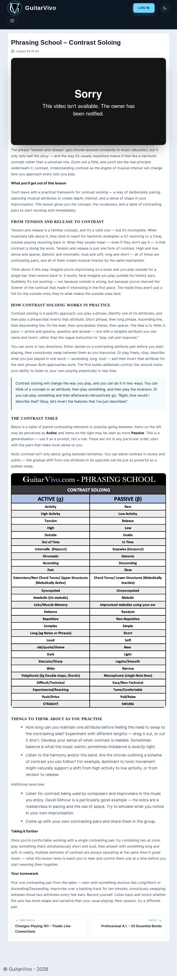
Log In (144, 7)
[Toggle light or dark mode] (164, 8)
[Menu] (12, 20)
